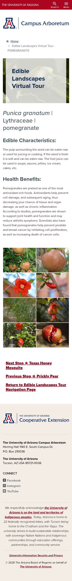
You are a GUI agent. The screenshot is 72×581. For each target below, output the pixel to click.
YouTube (13, 491)
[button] (19, 260)
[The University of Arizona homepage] (23, 5)
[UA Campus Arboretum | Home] (36, 23)
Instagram (14, 486)
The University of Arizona (35, 566)
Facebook (14, 480)
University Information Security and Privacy (36, 555)
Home (15, 41)
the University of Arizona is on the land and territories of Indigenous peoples (36, 512)
